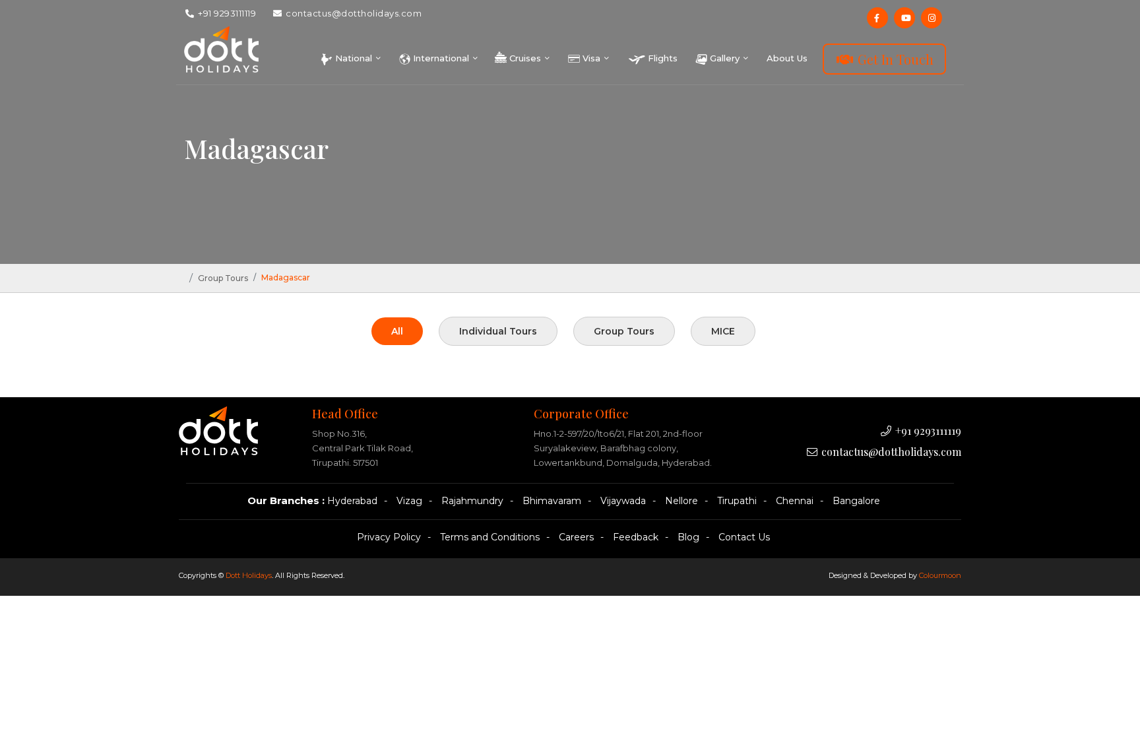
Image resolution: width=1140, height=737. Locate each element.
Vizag (409, 501)
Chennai (794, 501)
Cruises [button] (525, 58)
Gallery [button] (724, 58)
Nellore (681, 501)
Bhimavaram (551, 501)
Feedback (635, 537)
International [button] (441, 58)
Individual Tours (498, 331)
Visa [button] (591, 58)
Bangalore (856, 501)
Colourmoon (940, 575)
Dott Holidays (249, 575)
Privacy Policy (389, 537)
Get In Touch (894, 59)
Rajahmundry (472, 501)
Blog (688, 537)
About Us (787, 58)
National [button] (353, 58)
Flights (661, 58)
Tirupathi (737, 501)
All (397, 331)
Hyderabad (352, 501)
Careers (576, 537)
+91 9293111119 (226, 13)
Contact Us (744, 537)
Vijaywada (623, 501)
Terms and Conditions (490, 537)
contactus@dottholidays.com (353, 13)
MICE (723, 331)
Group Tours (223, 278)
